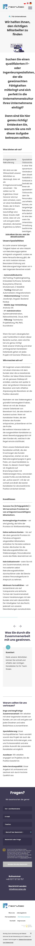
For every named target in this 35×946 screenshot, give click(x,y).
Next (20, 626)
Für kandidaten (10, 917)
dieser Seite (23, 857)
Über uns (12, 913)
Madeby (23, 926)
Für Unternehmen (24, 917)
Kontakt (12, 921)
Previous (15, 626)
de (30, 3)
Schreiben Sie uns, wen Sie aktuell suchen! (18, 235)
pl (25, 3)
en (28, 3)
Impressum (21, 921)
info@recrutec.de (17, 889)
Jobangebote (21, 913)
